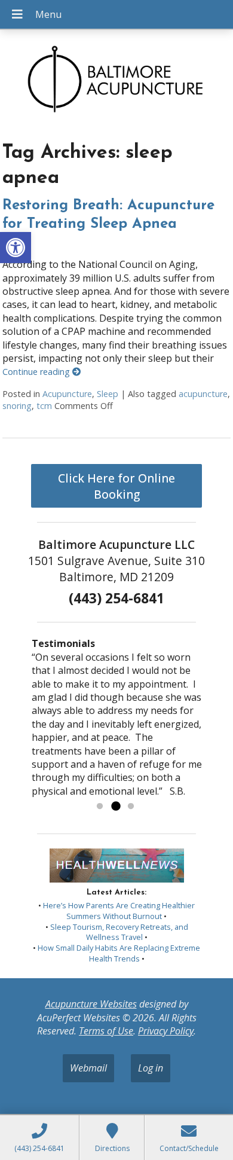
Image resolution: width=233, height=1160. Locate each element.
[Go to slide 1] (100, 807)
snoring (17, 405)
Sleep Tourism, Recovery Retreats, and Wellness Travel (119, 932)
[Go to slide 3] (131, 807)
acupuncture (203, 393)
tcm (44, 405)
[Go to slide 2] (115, 807)
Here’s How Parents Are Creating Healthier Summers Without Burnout (119, 910)
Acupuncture (67, 393)
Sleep (107, 393)
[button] (15, 247)
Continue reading (37, 371)
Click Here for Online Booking (116, 486)
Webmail (88, 1067)
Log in (150, 1067)
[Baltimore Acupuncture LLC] (116, 81)
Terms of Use (106, 1030)
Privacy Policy (166, 1030)
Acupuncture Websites (91, 1004)
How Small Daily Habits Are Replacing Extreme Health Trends (119, 953)
